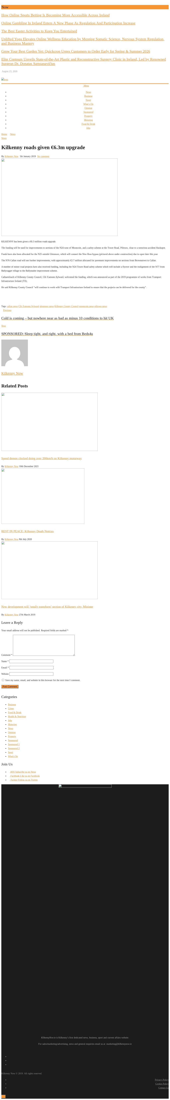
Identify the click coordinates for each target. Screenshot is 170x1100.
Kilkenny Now (11, 156)
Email (5, 667)
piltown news (100, 306)
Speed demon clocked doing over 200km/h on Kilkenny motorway (41, 458)
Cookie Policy (162, 1084)
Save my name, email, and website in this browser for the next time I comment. (42, 680)
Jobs (88, 128)
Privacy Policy (162, 1080)
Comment (6, 655)
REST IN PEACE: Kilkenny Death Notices (27, 531)
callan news (12, 306)
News (88, 92)
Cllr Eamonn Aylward (28, 306)
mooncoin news (86, 306)
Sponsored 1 (14, 744)
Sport (88, 100)
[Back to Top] (3, 1096)
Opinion (88, 108)
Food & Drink (88, 124)
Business (88, 96)
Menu (86, 86)
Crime (11, 708)
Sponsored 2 (14, 748)
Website (5, 674)
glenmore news (47, 306)
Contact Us (163, 1088)
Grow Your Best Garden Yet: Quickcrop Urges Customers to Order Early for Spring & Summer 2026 (75, 51)
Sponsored (88, 112)
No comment (43, 156)
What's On (13, 756)
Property (88, 116)
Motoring (88, 120)
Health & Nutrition (17, 716)
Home (4, 134)
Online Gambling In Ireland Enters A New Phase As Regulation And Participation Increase (68, 23)
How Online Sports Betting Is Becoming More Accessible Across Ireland (55, 15)
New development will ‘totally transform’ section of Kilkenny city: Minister (47, 606)
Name (5, 661)
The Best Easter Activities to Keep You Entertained (39, 31)
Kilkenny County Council (66, 306)
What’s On (88, 104)
